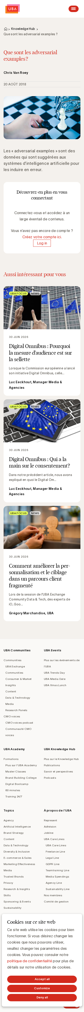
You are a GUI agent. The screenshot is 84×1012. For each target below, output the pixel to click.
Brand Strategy (14, 832)
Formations (11, 758)
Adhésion (50, 826)
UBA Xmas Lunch (55, 685)
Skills (7, 895)
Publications (52, 765)
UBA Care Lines (54, 839)
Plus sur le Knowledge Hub (61, 758)
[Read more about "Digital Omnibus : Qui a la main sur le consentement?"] (42, 450)
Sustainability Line (58, 889)
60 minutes (12, 790)
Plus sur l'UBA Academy (21, 765)
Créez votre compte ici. (42, 237)
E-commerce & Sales (18, 857)
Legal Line (52, 857)
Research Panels (16, 710)
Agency (9, 820)
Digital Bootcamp (16, 783)
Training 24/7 (13, 796)
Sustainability (12, 907)
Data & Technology (17, 697)
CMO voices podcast (19, 722)
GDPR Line (53, 864)
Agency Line (54, 882)
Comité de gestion (56, 901)
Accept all (42, 979)
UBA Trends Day (54, 672)
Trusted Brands (14, 876)
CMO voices (12, 716)
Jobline (49, 832)
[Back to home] (12, 8)
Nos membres (53, 895)
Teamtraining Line (57, 870)
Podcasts (50, 777)
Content (10, 691)
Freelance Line (55, 851)
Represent (50, 820)
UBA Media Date (54, 678)
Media (9, 703)
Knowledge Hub (23, 29)
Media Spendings (57, 876)
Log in (42, 243)
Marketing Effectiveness (19, 864)
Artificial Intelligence (17, 826)
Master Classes (15, 771)
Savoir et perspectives (58, 771)
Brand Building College (21, 777)
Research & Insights (17, 889)
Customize (42, 988)
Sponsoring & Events (17, 901)
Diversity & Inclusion (17, 851)
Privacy (8, 882)
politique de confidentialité (29, 961)
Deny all (42, 997)
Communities (13, 660)
